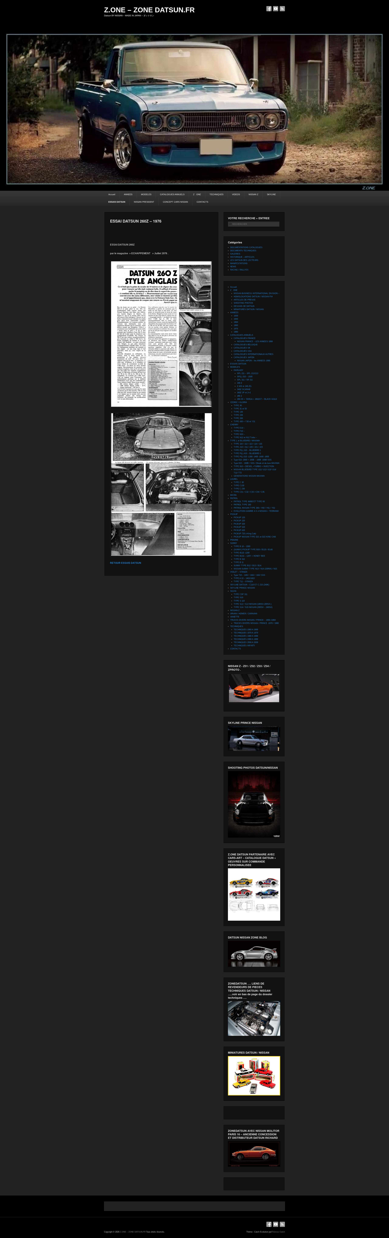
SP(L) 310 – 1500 (244, 376)
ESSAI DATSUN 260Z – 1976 (135, 221)
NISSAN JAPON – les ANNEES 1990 (253, 360)
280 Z (239, 396)
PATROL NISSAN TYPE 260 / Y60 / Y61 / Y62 (254, 508)
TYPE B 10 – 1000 (242, 546)
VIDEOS (236, 194)
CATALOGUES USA (243, 351)
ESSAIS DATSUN (116, 202)
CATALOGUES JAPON (244, 357)
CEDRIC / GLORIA (238, 402)
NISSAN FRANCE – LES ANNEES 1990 (255, 341)
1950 (236, 322)
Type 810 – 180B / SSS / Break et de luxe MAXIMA (256, 463)
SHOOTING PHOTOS (243, 303)
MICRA (233, 495)
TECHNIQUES (216, 194)
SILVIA (233, 591)
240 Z (239, 383)
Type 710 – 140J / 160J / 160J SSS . (250, 575)
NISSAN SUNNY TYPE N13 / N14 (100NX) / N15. (256, 569)
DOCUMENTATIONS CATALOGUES (246, 247)
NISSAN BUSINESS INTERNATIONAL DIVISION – (256, 293)
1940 (236, 319)
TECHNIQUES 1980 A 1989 (246, 636)
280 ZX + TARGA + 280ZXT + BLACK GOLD (257, 399)
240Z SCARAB (243, 389)
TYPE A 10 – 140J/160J (244, 578)
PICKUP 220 (239, 521)
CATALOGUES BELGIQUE (246, 345)
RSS (282, 8)
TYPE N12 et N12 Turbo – (245, 437)
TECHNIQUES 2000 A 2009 (246, 642)
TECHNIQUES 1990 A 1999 (246, 639)
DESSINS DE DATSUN (244, 306)
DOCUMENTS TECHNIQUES (243, 250)
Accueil (111, 194)
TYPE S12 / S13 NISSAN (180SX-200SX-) (252, 604)
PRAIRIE (234, 540)
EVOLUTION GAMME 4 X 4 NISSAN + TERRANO (256, 511)
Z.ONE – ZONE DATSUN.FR (149, 10)
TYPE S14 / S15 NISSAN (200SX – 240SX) (253, 607)
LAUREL (234, 479)
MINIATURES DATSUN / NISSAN (249, 309)
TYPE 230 (238, 415)
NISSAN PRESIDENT (144, 202)
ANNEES (128, 194)
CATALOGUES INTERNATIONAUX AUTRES (253, 354)
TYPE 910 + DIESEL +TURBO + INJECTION (254, 466)
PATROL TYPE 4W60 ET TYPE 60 (249, 501)
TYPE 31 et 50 (240, 409)
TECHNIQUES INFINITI (244, 645)
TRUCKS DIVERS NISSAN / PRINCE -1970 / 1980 (256, 623)
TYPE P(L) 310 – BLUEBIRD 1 (247, 450)
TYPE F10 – (239, 431)
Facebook (269, 8)
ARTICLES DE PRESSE (245, 300)
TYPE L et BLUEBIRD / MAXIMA (245, 440)
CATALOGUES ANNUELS (172, 194)
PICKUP (234, 514)
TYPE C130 (239, 485)
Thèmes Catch (278, 1232)
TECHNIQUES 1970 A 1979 (246, 633)
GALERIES (235, 254)
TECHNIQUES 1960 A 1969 (246, 629)
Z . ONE (197, 194)
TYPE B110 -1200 (242, 553)
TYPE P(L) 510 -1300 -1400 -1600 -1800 (251, 456)
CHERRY (234, 425)
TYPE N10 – (239, 434)
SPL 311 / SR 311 (245, 380)
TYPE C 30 (239, 482)
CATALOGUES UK (242, 348)
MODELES (146, 194)
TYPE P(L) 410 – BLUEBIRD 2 (247, 453)
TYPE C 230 (239, 489)
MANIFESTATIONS (239, 263)
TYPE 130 (238, 412)
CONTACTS (202, 202)
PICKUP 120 (239, 517)
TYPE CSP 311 (240, 594)
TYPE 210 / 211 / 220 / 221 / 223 (248, 447)
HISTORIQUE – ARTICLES (242, 257)
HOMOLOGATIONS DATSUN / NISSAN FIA (253, 296)
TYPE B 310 (239, 559)
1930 (236, 316)
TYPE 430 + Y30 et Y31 (244, 421)
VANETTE (234, 617)
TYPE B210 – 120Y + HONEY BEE (249, 556)
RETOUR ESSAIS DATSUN (125, 563)
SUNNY (233, 543)
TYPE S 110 (239, 601)
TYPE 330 (238, 418)
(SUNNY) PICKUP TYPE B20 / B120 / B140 (253, 549)
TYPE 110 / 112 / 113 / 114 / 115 (248, 444)
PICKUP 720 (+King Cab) (245, 533)
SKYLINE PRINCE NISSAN (242, 588)
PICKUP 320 (239, 524)
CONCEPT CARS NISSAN (175, 202)
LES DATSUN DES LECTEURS (244, 260)
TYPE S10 (238, 597)
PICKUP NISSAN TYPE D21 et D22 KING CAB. (255, 537)
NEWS (233, 266)
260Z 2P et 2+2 (244, 392)
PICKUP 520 (239, 527)
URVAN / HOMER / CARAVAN (243, 613)
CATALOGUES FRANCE (245, 338)
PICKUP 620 (239, 530)
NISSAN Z (253, 194)
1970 (236, 329)
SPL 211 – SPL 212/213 (247, 373)
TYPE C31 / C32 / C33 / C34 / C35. (249, 492)
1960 (236, 325)
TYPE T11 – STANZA (243, 581)
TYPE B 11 (239, 562)
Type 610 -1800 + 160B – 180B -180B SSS (253, 460)
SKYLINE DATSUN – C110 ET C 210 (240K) (249, 585)
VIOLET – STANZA (238, 572)
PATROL (234, 498)
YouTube (275, 8)
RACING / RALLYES (239, 270)
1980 (236, 332)
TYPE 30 (238, 405)
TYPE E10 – (239, 428)
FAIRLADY (238, 370)
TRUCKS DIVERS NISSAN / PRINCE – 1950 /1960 (253, 620)
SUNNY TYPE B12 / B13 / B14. (248, 565)
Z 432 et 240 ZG (244, 386)
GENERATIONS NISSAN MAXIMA (249, 476)
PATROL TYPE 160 (242, 505)
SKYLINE (271, 194)
